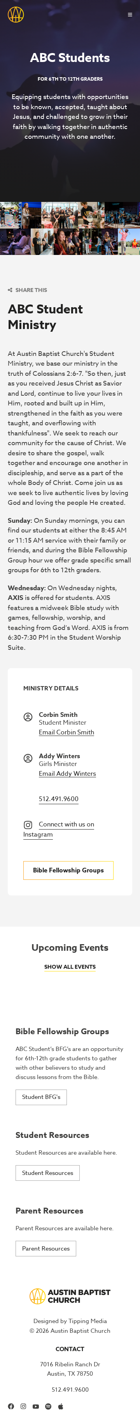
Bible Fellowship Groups (68, 870)
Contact (70, 1349)
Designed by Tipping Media (70, 1321)
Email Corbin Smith (66, 732)
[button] (127, 14)
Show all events (70, 967)
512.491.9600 (59, 799)
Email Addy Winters (67, 774)
